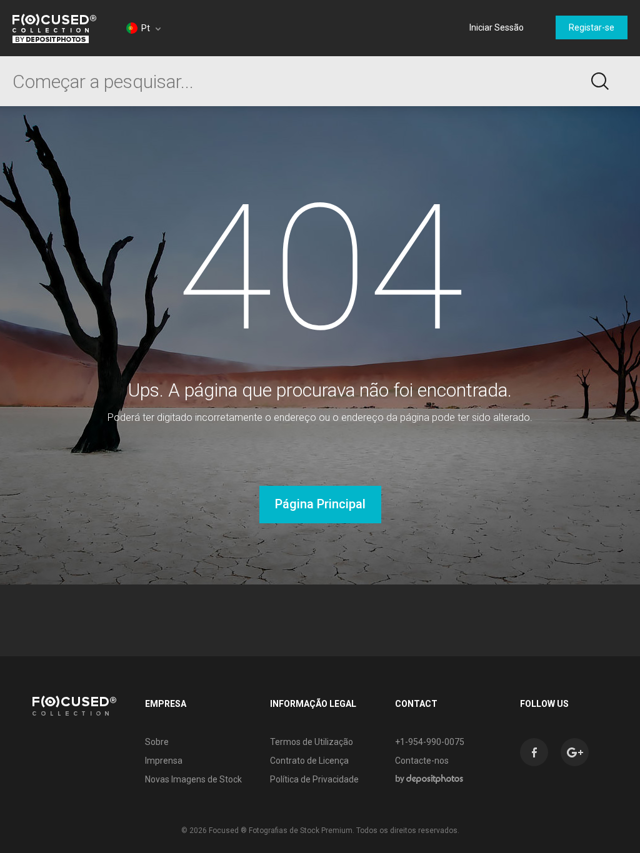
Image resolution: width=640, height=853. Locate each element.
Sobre (157, 742)
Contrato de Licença (309, 761)
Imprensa (163, 761)
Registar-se (591, 27)
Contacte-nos (422, 761)
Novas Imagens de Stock (193, 779)
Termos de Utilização (311, 742)
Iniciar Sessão (496, 27)
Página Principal (320, 503)
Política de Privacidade (314, 779)
